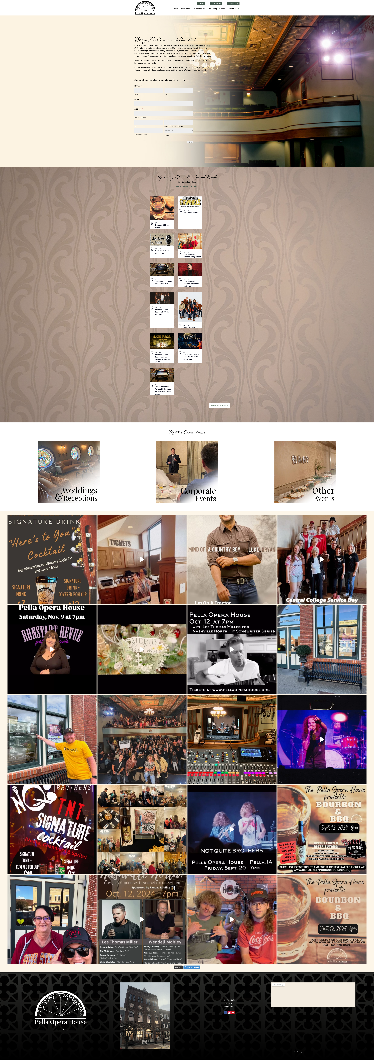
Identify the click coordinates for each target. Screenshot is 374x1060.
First (136, 94)
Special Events (185, 9)
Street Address (140, 118)
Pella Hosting (298, 1052)
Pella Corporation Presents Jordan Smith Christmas (191, 283)
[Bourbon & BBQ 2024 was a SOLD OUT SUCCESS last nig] (142, 829)
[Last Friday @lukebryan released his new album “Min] (232, 559)
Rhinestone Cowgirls (191, 212)
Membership (217, 3)
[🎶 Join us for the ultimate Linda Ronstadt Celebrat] (52, 649)
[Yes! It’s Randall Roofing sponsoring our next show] (52, 739)
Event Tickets (234, 3)
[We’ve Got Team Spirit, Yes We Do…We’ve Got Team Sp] (52, 919)
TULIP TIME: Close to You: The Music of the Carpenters (191, 356)
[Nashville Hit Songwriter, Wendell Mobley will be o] (232, 649)
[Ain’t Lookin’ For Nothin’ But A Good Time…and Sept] (232, 829)
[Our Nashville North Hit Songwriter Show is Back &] (142, 919)
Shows (175, 9)
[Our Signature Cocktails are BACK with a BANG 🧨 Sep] (52, 829)
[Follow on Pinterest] (233, 1012)
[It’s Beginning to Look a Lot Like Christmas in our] (142, 649)
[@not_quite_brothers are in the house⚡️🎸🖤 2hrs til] (232, 739)
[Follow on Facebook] (225, 1012)
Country (167, 135)
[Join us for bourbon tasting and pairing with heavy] (322, 919)
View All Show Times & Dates (187, 186)
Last (166, 94)
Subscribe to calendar (218, 405)
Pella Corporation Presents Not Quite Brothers (162, 312)
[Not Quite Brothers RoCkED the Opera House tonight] (142, 739)
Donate (202, 3)
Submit (190, 142)
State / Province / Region (174, 126)
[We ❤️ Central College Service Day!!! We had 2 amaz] (322, 559)
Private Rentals (198, 9)
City (136, 126)
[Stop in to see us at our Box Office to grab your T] (142, 559)
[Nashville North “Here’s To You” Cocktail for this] (52, 559)
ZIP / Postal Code (141, 134)
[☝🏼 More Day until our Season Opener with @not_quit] (322, 739)
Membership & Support (216, 9)
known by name (189, 327)
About (231, 9)
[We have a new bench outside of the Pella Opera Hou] (322, 649)
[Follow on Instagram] (229, 1012)
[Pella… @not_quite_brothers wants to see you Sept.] (232, 919)
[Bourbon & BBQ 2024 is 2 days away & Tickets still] (322, 829)
